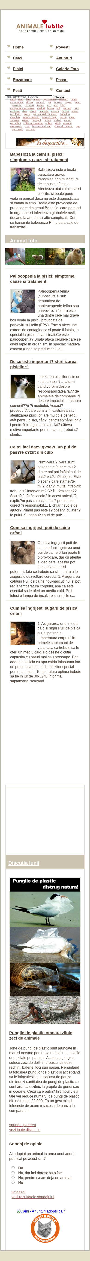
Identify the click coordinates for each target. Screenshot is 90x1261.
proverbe (17, 105)
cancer (55, 111)
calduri (41, 108)
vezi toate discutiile (24, 1130)
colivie (48, 123)
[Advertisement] (45, 734)
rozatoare (15, 114)
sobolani (14, 120)
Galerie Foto (67, 69)
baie (28, 99)
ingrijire (58, 102)
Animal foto (23, 241)
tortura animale (31, 117)
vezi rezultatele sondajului (33, 1197)
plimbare (63, 99)
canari (67, 120)
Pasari (62, 80)
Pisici (18, 69)
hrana (50, 108)
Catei (17, 58)
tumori (65, 111)
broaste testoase (41, 126)
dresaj (29, 102)
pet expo (30, 129)
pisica (33, 111)
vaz (49, 105)
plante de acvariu (63, 126)
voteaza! (18, 1192)
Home (18, 47)
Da (20, 1168)
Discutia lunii (23, 863)
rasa (20, 99)
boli (58, 108)
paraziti (67, 108)
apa (78, 126)
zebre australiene (33, 123)
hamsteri (65, 114)
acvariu (67, 123)
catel (12, 99)
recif (27, 126)
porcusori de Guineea (45, 114)
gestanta (43, 111)
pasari (25, 120)
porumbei (15, 123)
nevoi (74, 99)
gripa (76, 108)
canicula (40, 102)
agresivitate (49, 99)
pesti (57, 123)
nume (75, 111)
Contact (63, 90)
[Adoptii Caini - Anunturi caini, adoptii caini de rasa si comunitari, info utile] (41, 1211)
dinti (24, 111)
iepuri (72, 117)
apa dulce (17, 129)
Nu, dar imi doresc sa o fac (40, 1173)
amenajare (16, 126)
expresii (29, 105)
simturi (40, 105)
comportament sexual (22, 108)
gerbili (63, 117)
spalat (36, 99)
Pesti (17, 90)
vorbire (57, 120)
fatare (78, 102)
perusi (47, 120)
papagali (36, 120)
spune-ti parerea (22, 1125)
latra (62, 105)
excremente (17, 102)
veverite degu (49, 117)
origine (68, 102)
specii (27, 114)
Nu (20, 1183)
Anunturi (64, 58)
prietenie (15, 111)
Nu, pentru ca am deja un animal (44, 1178)
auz (56, 105)
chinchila (15, 117)
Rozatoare (22, 80)
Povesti (63, 47)
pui (49, 102)
